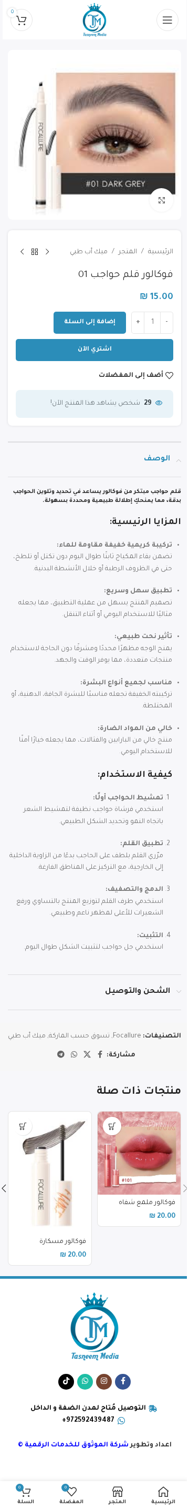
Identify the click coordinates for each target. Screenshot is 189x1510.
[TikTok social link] (66, 1382)
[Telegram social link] (61, 1055)
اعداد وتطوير (150, 1445)
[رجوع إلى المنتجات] (34, 252)
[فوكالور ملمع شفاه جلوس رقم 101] (139, 1153)
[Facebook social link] (100, 1055)
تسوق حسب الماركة (79, 1036)
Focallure (127, 1036)
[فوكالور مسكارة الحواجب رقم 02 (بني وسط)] (49, 1173)
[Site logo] (94, 20)
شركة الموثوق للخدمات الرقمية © (73, 1445)
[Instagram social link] (104, 1382)
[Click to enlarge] (161, 200)
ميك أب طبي (89, 252)
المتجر (128, 252)
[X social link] (87, 1055)
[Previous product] (47, 252)
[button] (112, 1126)
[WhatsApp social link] (74, 1055)
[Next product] (22, 252)
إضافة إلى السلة (90, 322)
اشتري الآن (95, 349)
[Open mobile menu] (167, 19)
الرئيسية (160, 252)
